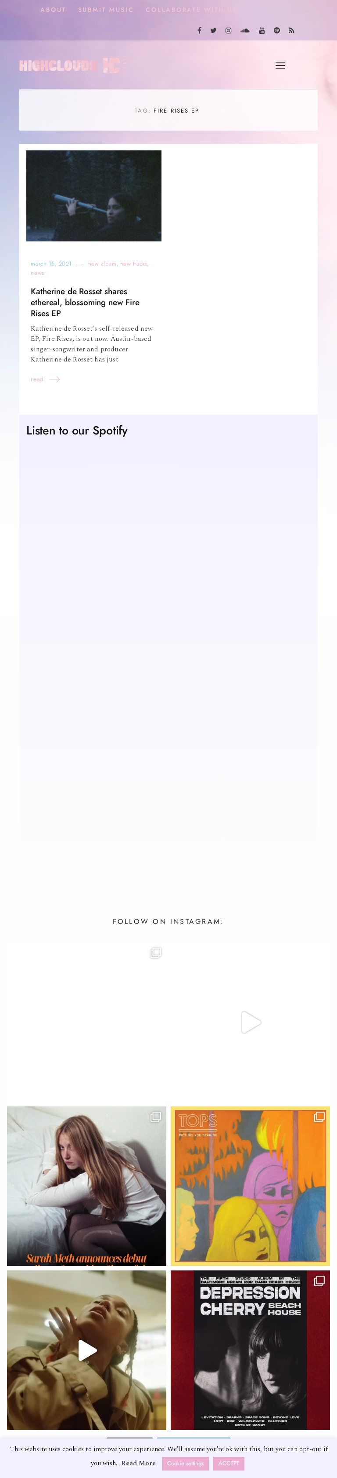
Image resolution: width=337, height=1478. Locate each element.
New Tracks (133, 263)
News (37, 273)
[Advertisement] (168, 796)
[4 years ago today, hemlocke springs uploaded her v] (250, 1022)
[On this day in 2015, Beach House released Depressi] (250, 1350)
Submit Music (106, 10)
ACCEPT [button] (229, 1463)
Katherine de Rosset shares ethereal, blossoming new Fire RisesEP (85, 302)
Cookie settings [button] (185, 1463)
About (53, 10)
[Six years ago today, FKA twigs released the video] (86, 1350)
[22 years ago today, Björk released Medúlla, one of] (86, 1022)
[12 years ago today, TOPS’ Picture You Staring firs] (250, 1186)
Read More (138, 1463)
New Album (102, 263)
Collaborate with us (191, 10)
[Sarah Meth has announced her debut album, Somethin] (86, 1186)
